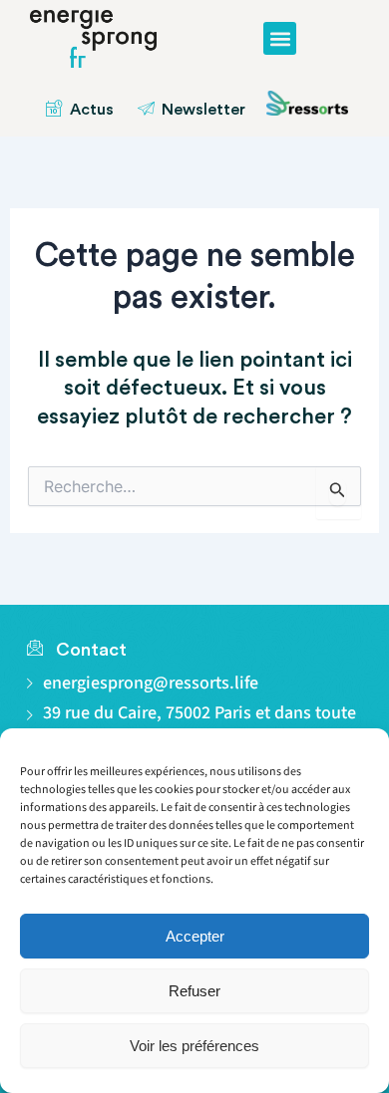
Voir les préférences (194, 1045)
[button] (279, 38)
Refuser (194, 990)
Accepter (195, 936)
